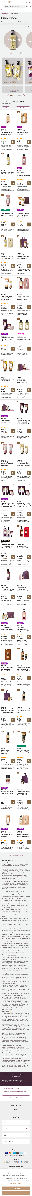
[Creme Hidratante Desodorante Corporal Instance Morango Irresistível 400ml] (23, 159)
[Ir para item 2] (12, 95)
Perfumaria (5, 1056)
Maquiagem (12, 1056)
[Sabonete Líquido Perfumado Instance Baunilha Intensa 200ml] (8, 737)
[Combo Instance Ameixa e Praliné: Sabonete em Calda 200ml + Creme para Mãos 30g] (23, 407)
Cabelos (24, 1056)
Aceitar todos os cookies (16, 1193)
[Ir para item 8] (19, 95)
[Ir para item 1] (11, 95)
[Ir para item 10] (21, 95)
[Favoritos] (30, 2)
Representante (8, 1123)
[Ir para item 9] (20, 95)
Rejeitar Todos (16, 1188)
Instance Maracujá (13, 951)
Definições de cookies (16, 1183)
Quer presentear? (17, 1097)
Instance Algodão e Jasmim (10, 934)
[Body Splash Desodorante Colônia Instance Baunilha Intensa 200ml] (23, 696)
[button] (13, 112)
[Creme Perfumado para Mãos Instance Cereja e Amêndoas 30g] (8, 200)
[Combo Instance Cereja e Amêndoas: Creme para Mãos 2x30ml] (8, 449)
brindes (26, 1065)
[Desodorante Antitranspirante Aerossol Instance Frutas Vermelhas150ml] (8, 574)
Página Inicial (4, 13)
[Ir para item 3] (13, 95)
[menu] (2, 6)
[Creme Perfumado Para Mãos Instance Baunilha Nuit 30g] (23, 737)
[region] (16, 1182)
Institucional (7, 1129)
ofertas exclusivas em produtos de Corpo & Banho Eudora (15, 1049)
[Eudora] (6, 2)
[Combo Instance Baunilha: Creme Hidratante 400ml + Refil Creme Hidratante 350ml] (8, 242)
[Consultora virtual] (26, 6)
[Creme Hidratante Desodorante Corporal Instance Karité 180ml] (8, 820)
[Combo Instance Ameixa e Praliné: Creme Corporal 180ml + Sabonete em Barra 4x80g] (8, 324)
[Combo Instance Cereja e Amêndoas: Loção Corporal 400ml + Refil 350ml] (23, 531)
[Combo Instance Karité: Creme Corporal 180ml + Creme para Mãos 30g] (8, 283)
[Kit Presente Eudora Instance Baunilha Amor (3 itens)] (8, 614)
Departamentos (8, 1141)
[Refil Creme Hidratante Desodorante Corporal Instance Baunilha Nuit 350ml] (8, 654)
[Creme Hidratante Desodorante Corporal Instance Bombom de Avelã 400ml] (8, 118)
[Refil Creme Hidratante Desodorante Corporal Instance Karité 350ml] (23, 118)
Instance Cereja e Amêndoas (10, 936)
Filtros (7, 108)
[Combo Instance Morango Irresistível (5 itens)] (8, 407)
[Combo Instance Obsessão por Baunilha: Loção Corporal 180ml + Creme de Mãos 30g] (23, 449)
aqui (25, 1061)
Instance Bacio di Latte (11, 943)
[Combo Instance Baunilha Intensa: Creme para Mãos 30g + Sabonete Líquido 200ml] (23, 654)
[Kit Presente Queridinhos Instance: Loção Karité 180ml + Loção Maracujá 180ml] (23, 200)
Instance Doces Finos (23, 945)
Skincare (18, 1056)
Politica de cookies (24, 1180)
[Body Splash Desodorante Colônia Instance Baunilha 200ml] (8, 159)
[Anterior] (10, 53)
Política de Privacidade (24, 1081)
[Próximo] (22, 53)
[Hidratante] (12, 40)
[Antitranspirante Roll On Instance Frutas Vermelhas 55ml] (8, 778)
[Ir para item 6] (17, 95)
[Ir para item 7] (18, 95)
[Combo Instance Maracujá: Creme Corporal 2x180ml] (8, 366)
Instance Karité (25, 938)
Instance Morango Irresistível (11, 949)
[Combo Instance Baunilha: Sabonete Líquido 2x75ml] (23, 324)
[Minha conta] (26, 2)
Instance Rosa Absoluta (17, 952)
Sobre (5, 1135)
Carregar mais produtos (16, 855)
